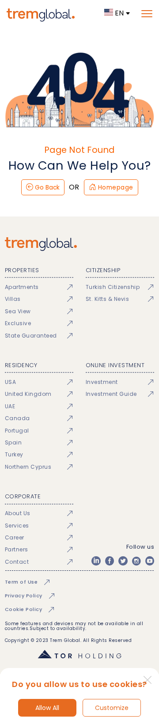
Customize (112, 707)
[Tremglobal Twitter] (122, 560)
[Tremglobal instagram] (136, 560)
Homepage (114, 187)
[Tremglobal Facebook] (109, 560)
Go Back (46, 187)
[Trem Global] (79, 244)
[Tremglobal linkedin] (95, 560)
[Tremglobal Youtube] (149, 560)
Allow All (47, 707)
